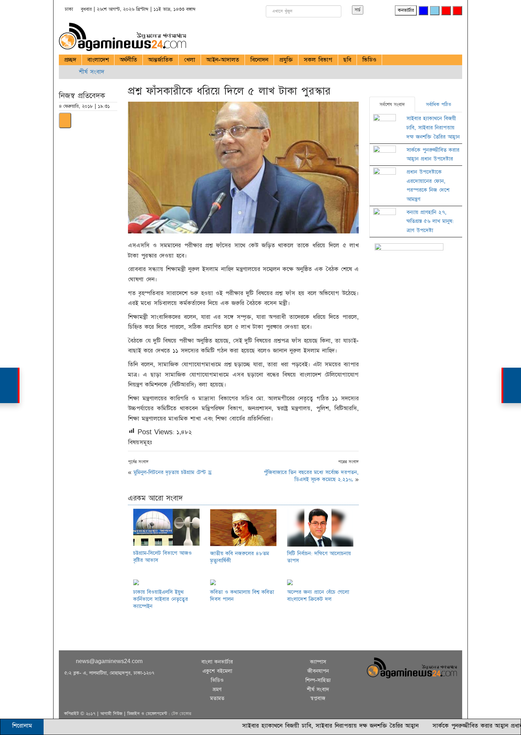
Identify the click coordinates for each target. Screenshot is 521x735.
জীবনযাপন (318, 671)
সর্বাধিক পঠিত (438, 104)
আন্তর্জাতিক (160, 60)
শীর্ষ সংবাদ (91, 72)
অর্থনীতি (128, 60)
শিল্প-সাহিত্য (318, 680)
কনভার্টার (406, 10)
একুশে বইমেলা (217, 671)
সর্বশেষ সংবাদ (392, 104)
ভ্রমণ (217, 689)
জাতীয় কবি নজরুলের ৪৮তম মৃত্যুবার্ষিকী (239, 557)
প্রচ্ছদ (70, 60)
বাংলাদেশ (98, 60)
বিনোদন (259, 60)
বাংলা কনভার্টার (217, 662)
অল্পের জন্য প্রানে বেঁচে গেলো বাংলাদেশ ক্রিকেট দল (318, 595)
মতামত (217, 698)
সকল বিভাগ (318, 60)
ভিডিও (369, 60)
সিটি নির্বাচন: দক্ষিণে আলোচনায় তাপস (319, 557)
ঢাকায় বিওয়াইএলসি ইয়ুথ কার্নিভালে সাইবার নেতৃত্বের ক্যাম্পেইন (160, 599)
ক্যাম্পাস (318, 662)
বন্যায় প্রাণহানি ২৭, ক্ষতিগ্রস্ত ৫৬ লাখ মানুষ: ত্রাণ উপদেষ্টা (430, 221)
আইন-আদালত (222, 60)
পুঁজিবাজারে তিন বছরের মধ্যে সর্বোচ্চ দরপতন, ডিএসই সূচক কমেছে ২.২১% (311, 476)
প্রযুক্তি (286, 60)
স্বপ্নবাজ (317, 698)
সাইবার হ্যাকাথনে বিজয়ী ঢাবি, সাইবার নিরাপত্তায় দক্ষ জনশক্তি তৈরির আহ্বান (433, 127)
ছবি (347, 60)
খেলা (189, 60)
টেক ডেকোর (181, 714)
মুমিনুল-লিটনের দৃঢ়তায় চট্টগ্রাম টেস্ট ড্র (173, 472)
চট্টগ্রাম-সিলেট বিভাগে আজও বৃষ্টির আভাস (162, 556)
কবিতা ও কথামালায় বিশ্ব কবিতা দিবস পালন (242, 595)
